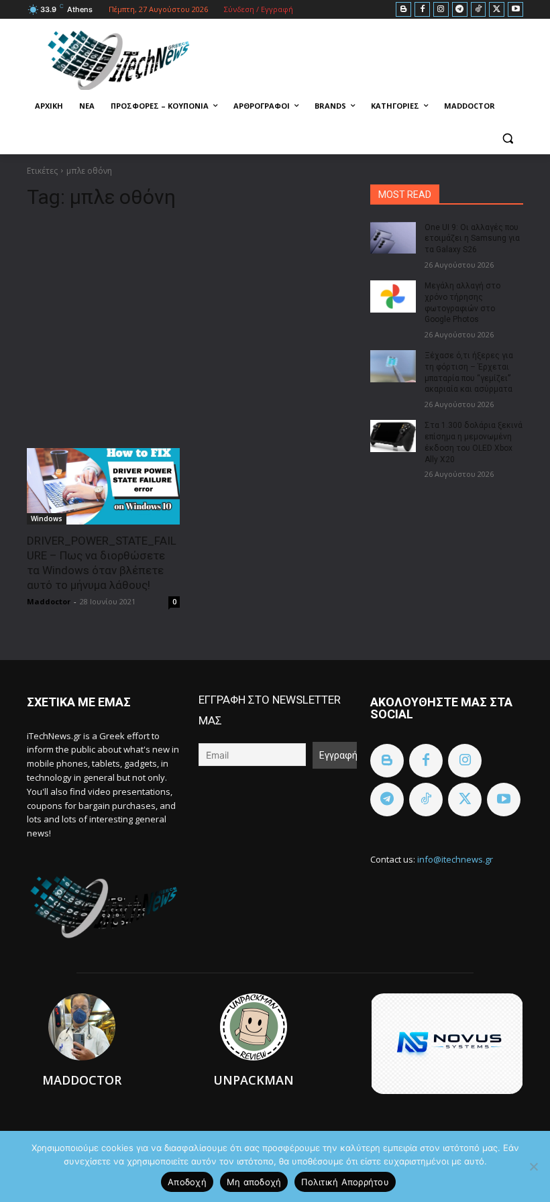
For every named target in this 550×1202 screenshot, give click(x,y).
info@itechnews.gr (455, 859)
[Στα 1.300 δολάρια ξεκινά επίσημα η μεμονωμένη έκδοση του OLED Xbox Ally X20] (393, 436)
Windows (46, 518)
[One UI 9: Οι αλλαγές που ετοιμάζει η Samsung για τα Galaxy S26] (393, 238)
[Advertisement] (189, 323)
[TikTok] (478, 9)
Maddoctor (48, 601)
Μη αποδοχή (254, 1182)
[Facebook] (422, 9)
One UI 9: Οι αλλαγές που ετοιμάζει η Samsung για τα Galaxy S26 (472, 239)
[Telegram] (460, 9)
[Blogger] (403, 9)
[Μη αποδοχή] (533, 1166)
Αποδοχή (187, 1182)
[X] (496, 9)
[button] (507, 138)
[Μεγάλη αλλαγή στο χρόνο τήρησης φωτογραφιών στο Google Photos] (393, 296)
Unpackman (253, 1080)
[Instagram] (441, 9)
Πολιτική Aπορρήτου (345, 1182)
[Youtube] (515, 9)
